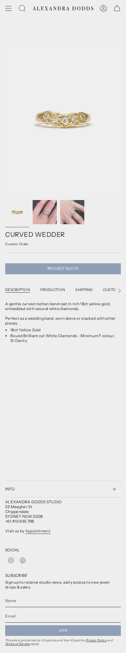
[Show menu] (8, 8)
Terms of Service (17, 644)
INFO (10, 489)
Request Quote (63, 268)
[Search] (22, 8)
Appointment (37, 530)
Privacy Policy (96, 640)
